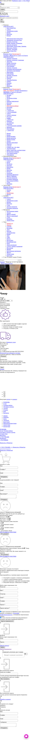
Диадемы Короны (12, 80)
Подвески (9, 164)
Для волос (6, 420)
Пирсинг (9, 144)
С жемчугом (10, 110)
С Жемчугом (12, 55)
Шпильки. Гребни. (12, 48)
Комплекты (10, 167)
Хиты (10, 54)
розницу (14, 399)
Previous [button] (3, 356)
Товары (5, 415)
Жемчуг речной (11, 214)
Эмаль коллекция (11, 245)
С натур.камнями (11, 112)
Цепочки (9, 103)
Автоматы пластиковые (13, 70)
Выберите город (17, 0)
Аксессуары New (11, 51)
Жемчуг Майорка (11, 176)
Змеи (8, 235)
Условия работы (7, 405)
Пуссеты (9, 116)
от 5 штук (18, 55)
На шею (9, 95)
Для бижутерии (11, 148)
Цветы (8, 238)
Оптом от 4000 (4, 517)
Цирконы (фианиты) (12, 174)
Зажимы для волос (12, 75)
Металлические (11, 64)
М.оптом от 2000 (5, 518)
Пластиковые (10, 66)
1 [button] (4, 392)
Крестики (9, 255)
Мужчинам (10, 248)
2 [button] (4, 394)
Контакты (6, 413)
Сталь (8, 182)
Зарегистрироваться (5, 649)
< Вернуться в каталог (6, 263)
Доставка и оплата (8, 407)
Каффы (9, 118)
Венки (8, 84)
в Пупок (9, 145)
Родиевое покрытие (12, 179)
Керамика (9, 183)
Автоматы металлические (14, 69)
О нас (5, 403)
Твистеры (9, 61)
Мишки (9, 249)
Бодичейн (9, 107)
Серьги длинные (11, 115)
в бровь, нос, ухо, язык (13, 147)
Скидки (5, 408)
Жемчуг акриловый (12, 216)
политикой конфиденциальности (9, 613)
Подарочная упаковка (13, 151)
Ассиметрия (10, 122)
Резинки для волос (12, 58)
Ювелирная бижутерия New (15, 38)
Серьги (9, 29)
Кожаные (9, 127)
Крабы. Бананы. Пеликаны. (14, 43)
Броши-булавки (11, 136)
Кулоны (9, 109)
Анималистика (11, 232)
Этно (8, 229)
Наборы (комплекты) (13, 101)
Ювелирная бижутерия (9, 423)
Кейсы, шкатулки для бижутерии (16, 150)
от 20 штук (25, 55)
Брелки (9, 194)
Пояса (8, 191)
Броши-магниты (11, 138)
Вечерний (9, 228)
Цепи (8, 243)
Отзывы (5, 410)
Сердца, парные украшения (14, 246)
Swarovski (9, 173)
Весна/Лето (10, 240)
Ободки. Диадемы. (12, 49)
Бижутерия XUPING (12, 180)
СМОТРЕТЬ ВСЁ (8, 26)
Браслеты (9, 34)
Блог (4, 411)
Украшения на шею (12, 31)
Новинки (6, 54)
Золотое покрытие (12, 177)
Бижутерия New (11, 28)
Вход (2, 4)
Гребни (9, 81)
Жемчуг (9, 252)
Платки (9, 190)
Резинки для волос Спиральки (15, 60)
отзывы (2, 369)
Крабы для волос (11, 63)
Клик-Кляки (10, 74)
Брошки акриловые (12, 142)
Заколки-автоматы (12, 45)
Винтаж (9, 231)
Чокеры (9, 104)
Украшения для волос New (14, 40)
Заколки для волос (12, 67)
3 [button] (4, 396)
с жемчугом (10, 119)
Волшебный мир (11, 242)
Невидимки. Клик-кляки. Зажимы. (16, 46)
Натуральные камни (12, 211)
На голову (9, 77)
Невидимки (10, 72)
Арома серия (10, 254)
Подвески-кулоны (12, 98)
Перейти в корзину (5, 699)
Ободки (9, 78)
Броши (8, 32)
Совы (8, 237)
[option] (15, 361)
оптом (8, 399)
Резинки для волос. (12, 41)
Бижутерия (6, 422)
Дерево (9, 213)
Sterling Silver (10, 220)
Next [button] (2, 367)
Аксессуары (6, 425)
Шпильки (9, 86)
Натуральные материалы (14, 251)
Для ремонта (10, 154)
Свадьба (5, 55)
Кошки (9, 234)
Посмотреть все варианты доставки (10, 353)
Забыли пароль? (4, 645)
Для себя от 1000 (5, 520)
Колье (8, 96)
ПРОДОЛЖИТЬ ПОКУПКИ (8, 532)
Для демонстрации (12, 153)
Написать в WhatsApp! (6, 450)
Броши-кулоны (11, 139)
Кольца (9, 35)
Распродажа (6, 426)
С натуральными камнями (14, 125)
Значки (9, 141)
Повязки (9, 83)
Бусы (8, 100)
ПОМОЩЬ (6, 402)
